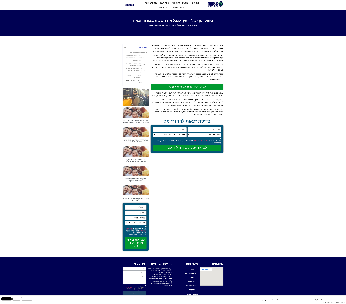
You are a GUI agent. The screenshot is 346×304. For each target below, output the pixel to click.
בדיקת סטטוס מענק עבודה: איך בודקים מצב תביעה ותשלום (134, 70)
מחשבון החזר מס (180, 3)
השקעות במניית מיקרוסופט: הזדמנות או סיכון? (134, 76)
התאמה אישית (27, 299)
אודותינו (195, 3)
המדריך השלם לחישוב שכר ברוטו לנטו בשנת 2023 (134, 64)
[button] (125, 47)
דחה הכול (16, 299)
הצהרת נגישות (192, 294)
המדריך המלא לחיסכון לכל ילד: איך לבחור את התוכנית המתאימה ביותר (134, 58)
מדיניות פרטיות (178, 7)
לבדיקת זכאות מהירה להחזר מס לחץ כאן (187, 87)
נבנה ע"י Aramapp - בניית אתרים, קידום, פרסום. (333, 302)
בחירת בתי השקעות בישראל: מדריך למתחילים (133, 81)
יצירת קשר (163, 7)
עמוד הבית (193, 25)
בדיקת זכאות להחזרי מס (137, 53)
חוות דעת (164, 3)
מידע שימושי (151, 3)
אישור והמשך (6, 299)
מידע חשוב (185, 25)
